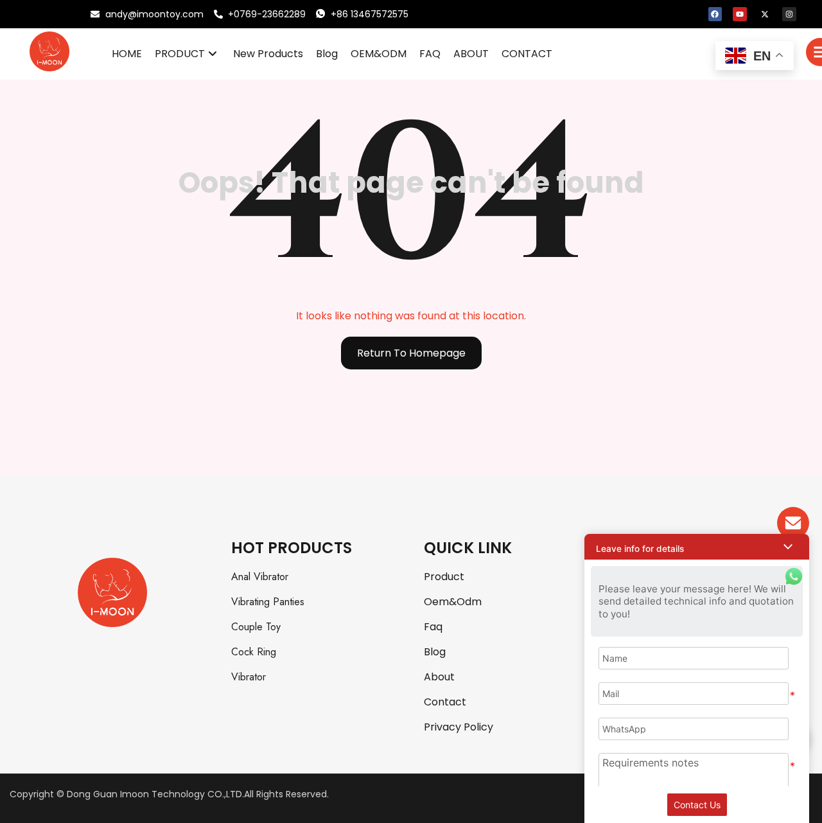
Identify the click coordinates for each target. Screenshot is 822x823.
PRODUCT (180, 53)
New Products (268, 53)
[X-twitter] (765, 14)
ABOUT (471, 53)
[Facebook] (715, 14)
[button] (696, 547)
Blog (327, 53)
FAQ (430, 53)
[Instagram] (789, 14)
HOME (127, 53)
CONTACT (527, 53)
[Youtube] (740, 14)
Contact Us (697, 804)
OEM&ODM (379, 53)
